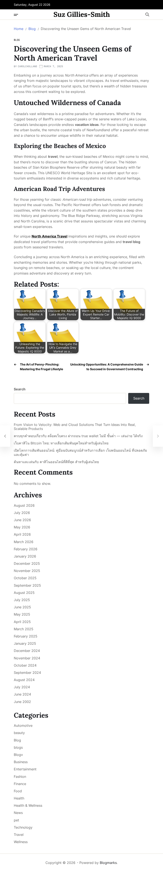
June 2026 (22, 520)
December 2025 (27, 563)
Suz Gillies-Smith (81, 14)
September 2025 (27, 585)
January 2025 (25, 643)
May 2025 (22, 614)
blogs (18, 747)
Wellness (21, 842)
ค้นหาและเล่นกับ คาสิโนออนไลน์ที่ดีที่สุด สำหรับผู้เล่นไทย (56, 462)
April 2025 (22, 622)
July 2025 (22, 600)
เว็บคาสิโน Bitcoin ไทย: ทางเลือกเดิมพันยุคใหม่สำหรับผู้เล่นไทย (61, 443)
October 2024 (25, 665)
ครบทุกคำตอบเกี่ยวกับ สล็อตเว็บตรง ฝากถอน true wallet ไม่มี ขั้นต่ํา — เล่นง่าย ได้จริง (78, 436)
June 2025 (22, 607)
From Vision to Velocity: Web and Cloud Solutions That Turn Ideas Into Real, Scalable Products (75, 427)
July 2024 (22, 687)
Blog (17, 40)
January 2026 (25, 556)
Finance (20, 784)
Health (19, 798)
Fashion (20, 776)
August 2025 (24, 592)
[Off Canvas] (16, 15)
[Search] (147, 14)
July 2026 (22, 513)
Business (21, 762)
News (18, 813)
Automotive (23, 725)
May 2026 (22, 527)
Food (18, 791)
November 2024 (27, 658)
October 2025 (25, 578)
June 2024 (22, 694)
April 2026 (22, 534)
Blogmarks (108, 863)
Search (19, 389)
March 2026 (23, 542)
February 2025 (25, 636)
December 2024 (27, 651)
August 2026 (24, 505)
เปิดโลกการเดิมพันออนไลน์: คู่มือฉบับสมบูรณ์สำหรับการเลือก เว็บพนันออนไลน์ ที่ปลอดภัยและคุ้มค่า (80, 452)
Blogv (18, 755)
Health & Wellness (28, 805)
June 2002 (22, 702)
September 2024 (27, 672)
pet (16, 820)
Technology (23, 827)
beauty (19, 733)
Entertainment (25, 769)
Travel (19, 834)
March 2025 (23, 629)
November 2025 (27, 571)
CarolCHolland (27, 66)
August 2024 (24, 680)
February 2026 (25, 549)
